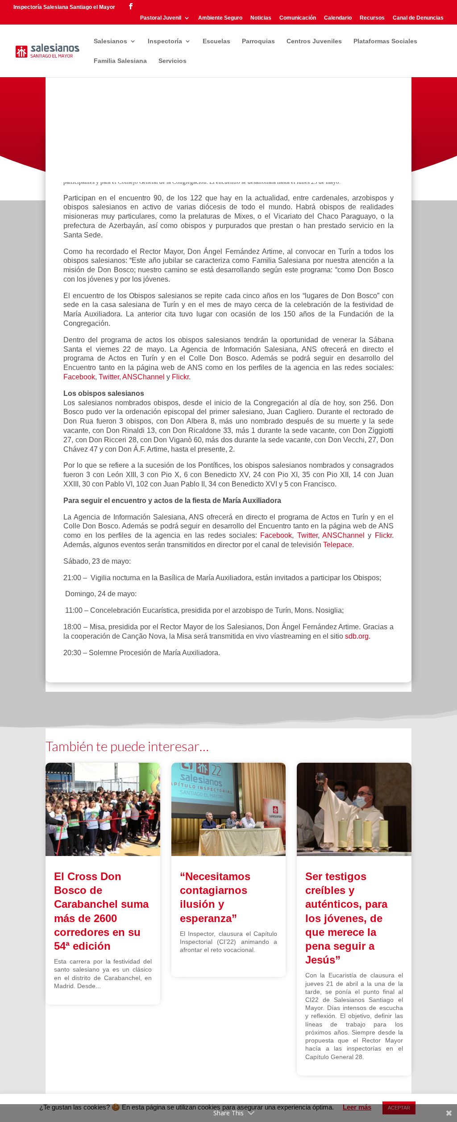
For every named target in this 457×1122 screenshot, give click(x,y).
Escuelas (216, 41)
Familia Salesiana (120, 61)
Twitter (109, 377)
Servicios (172, 61)
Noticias (260, 18)
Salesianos (110, 41)
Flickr (180, 377)
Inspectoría (165, 41)
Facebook (79, 377)
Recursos (372, 18)
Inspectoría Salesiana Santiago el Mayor (64, 7)
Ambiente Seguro (220, 18)
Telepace (337, 545)
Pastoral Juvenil (160, 18)
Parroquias (258, 41)
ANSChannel (143, 377)
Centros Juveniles (314, 41)
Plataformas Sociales (385, 41)
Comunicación (297, 18)
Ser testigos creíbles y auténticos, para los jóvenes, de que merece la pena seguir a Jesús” (346, 918)
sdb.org (357, 636)
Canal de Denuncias (418, 18)
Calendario (338, 18)
